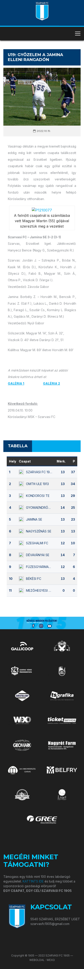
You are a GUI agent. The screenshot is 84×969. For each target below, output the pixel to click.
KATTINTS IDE (33, 881)
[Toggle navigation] (77, 33)
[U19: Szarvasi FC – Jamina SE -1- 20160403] (42, 209)
